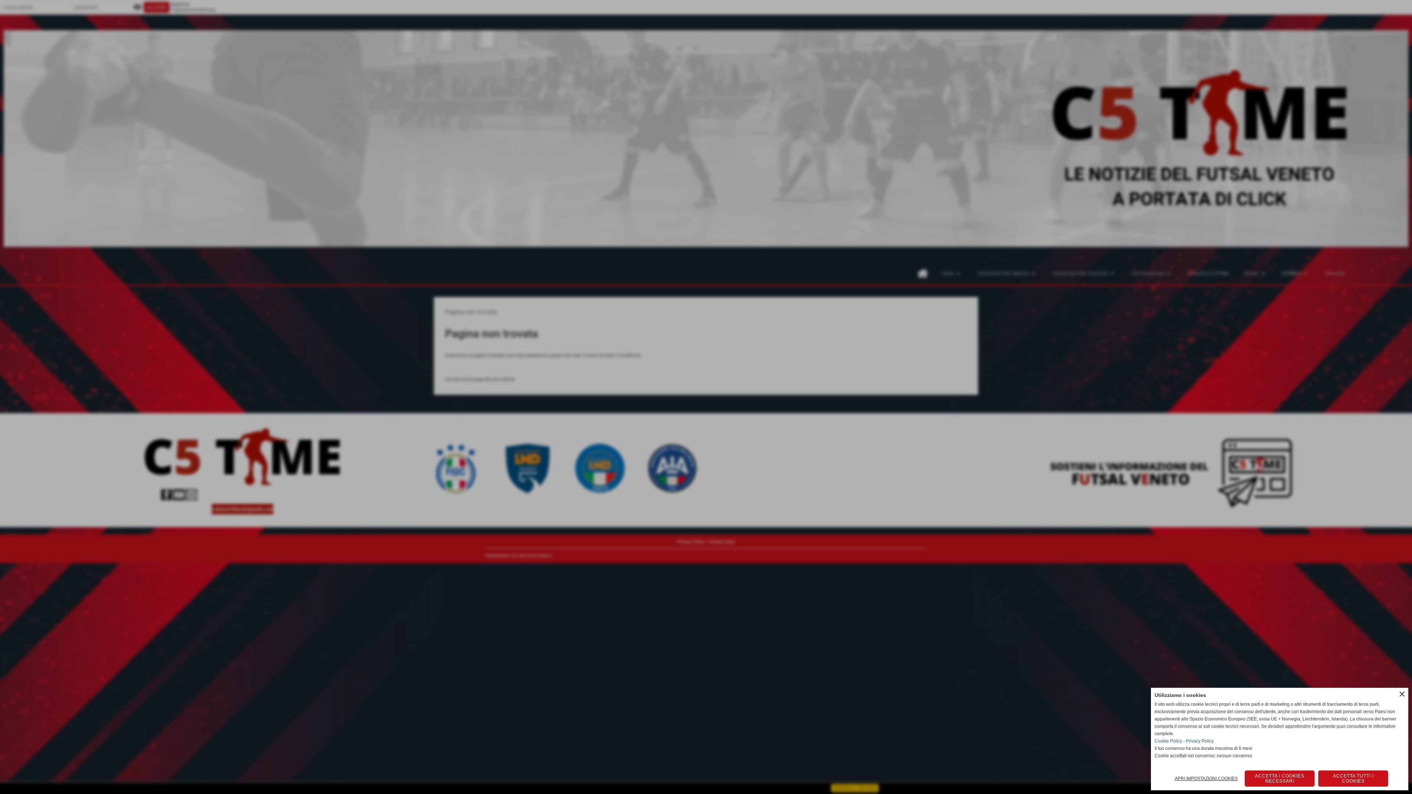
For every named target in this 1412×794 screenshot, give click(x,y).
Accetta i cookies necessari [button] (1279, 778)
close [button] (1402, 694)
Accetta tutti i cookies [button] (1353, 778)
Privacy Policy (1200, 741)
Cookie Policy (1168, 741)
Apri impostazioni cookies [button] (1206, 778)
